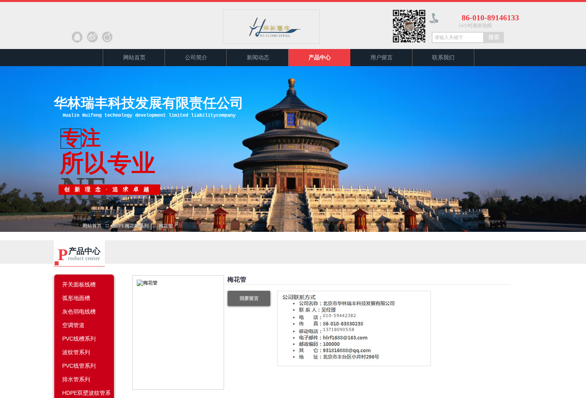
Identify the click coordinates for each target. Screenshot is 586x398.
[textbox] (458, 37)
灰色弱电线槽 (79, 311)
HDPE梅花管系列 (130, 226)
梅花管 (166, 226)
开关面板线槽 (79, 284)
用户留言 (381, 58)
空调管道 (73, 325)
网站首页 (134, 58)
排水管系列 (76, 379)
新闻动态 (258, 58)
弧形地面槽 (76, 298)
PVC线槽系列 (79, 338)
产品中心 (320, 58)
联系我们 (443, 58)
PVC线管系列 (79, 366)
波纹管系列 (76, 352)
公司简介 (196, 58)
